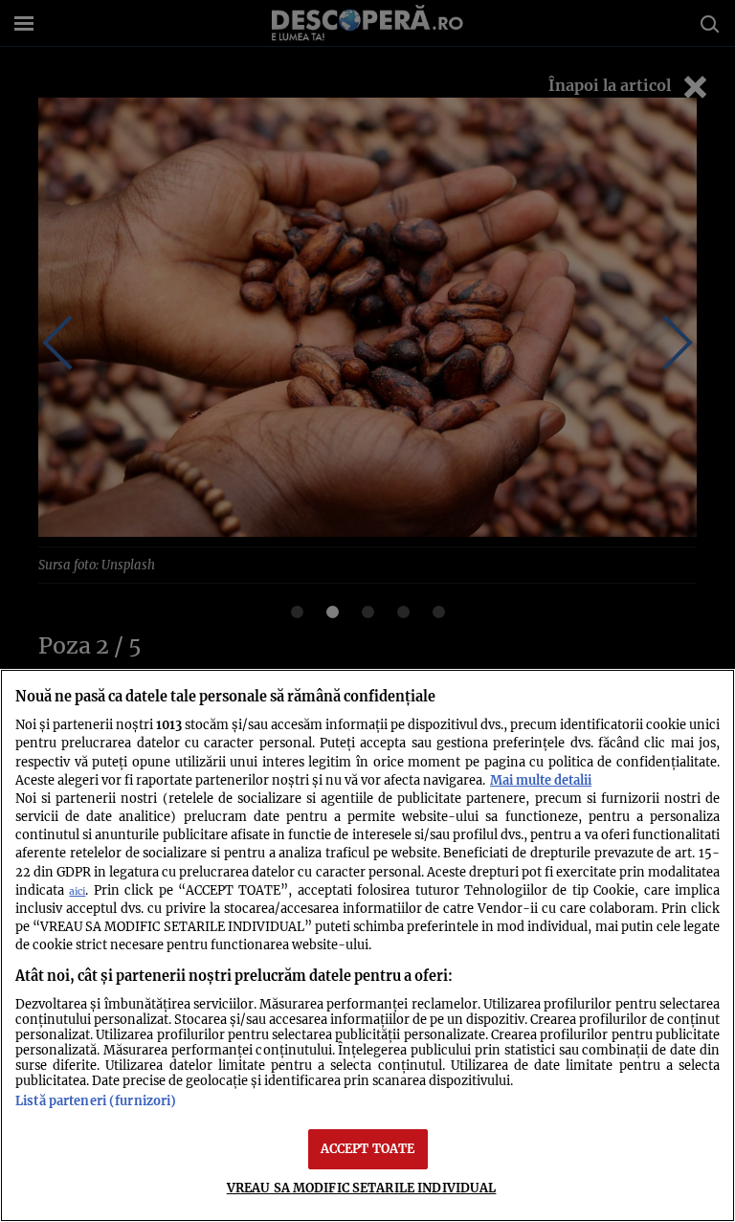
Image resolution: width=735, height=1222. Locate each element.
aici (77, 891)
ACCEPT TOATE (368, 1148)
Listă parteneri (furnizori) (95, 1100)
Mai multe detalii (540, 780)
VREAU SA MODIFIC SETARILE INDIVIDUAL (362, 1187)
